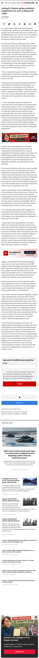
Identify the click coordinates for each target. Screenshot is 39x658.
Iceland (24, 413)
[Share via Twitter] (9, 24)
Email (5, 363)
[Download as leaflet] (29, 24)
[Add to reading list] (34, 24)
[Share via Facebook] (4, 24)
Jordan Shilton (5, 17)
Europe (17, 413)
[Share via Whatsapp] (14, 24)
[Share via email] (24, 24)
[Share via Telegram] (19, 24)
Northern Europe (7, 413)
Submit (19, 384)
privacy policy (29, 376)
